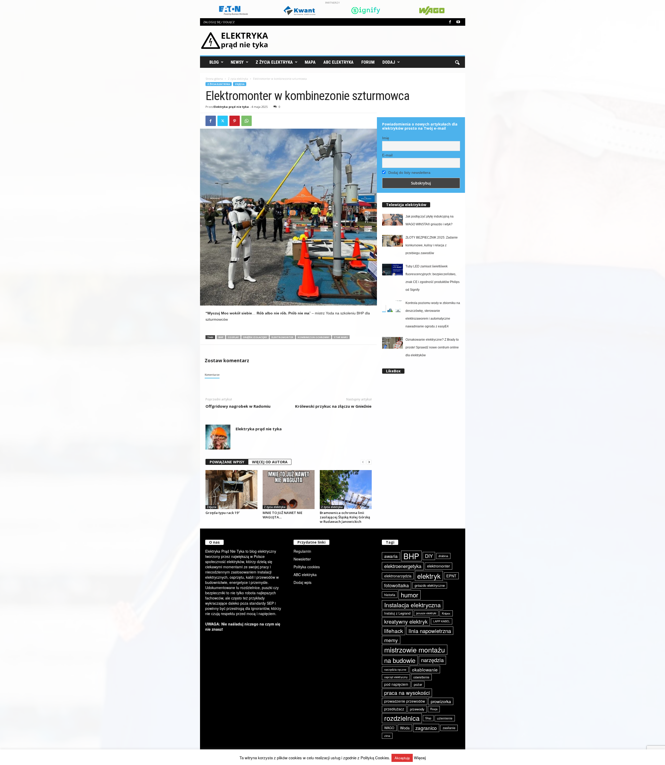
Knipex (446, 613)
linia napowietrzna (430, 631)
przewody (417, 709)
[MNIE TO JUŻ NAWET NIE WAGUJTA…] (289, 489)
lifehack (393, 631)
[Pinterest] (234, 121)
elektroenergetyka (402, 566)
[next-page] (369, 462)
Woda (405, 727)
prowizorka (441, 701)
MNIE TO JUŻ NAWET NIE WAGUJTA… (282, 514)
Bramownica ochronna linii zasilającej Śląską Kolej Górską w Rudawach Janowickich (345, 517)
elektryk (429, 576)
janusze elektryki (426, 613)
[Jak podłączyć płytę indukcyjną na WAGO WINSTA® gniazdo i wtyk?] (392, 220)
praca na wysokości (407, 692)
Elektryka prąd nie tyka (231, 107)
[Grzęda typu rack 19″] (231, 489)
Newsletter (302, 559)
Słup (428, 718)
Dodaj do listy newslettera (408, 172)
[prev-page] (362, 462)
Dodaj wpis (302, 582)
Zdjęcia (239, 84)
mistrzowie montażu (414, 650)
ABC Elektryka (338, 62)
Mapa (310, 62)
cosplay (233, 337)
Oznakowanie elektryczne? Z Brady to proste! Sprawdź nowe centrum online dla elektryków (432, 347)
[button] (457, 62)
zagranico (426, 727)
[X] (222, 121)
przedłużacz (394, 708)
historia (389, 594)
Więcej (420, 758)
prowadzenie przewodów (404, 701)
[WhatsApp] (246, 121)
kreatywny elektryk (406, 621)
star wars (341, 337)
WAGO (389, 728)
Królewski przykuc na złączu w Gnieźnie (333, 406)
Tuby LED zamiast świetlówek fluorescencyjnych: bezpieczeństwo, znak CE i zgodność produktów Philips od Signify (432, 278)
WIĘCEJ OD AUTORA (270, 461)
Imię (385, 138)
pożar (418, 684)
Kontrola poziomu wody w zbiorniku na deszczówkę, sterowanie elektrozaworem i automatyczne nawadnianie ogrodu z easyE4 (432, 314)
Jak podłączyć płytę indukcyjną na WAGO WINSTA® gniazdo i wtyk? (429, 220)
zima (387, 736)
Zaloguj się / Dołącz (219, 22)
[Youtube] (458, 22)
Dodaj (388, 62)
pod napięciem (396, 684)
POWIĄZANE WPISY (227, 461)
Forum (368, 62)
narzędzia (432, 660)
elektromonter (282, 337)
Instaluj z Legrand (397, 613)
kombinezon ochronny (313, 337)
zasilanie (449, 728)
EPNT (451, 575)
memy (391, 639)
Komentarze (212, 375)
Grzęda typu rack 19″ (222, 512)
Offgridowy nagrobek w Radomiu (237, 406)
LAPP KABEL (441, 621)
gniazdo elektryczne (430, 585)
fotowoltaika (396, 585)
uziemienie (445, 718)
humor (409, 594)
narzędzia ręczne (395, 669)
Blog (214, 62)
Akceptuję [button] (402, 757)
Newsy (237, 62)
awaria (391, 556)
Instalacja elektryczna (412, 605)
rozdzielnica (402, 718)
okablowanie (425, 669)
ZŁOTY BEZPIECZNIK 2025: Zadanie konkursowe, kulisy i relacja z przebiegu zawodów (431, 245)
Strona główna (214, 79)
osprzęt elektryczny (396, 677)
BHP (220, 337)
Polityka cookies (307, 566)
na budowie (399, 660)
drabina (443, 556)
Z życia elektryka (274, 62)
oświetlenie (421, 677)
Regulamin (302, 551)
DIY (429, 555)
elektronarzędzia (397, 575)
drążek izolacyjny (255, 337)
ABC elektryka (305, 574)
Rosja (433, 709)
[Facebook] (450, 22)
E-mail (387, 155)
